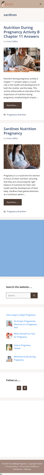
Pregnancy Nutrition (16, 114)
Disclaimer (17, 469)
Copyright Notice (35, 463)
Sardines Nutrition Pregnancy (20, 131)
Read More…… (13, 105)
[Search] (34, 295)
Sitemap (27, 469)
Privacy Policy (12, 466)
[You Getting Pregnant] (7, 4)
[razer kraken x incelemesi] (22, 474)
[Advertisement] (22, 248)
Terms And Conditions (29, 466)
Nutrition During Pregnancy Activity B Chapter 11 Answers (22, 32)
